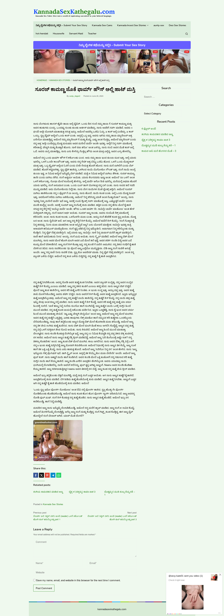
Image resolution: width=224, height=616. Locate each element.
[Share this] (35, 475)
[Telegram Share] (53, 475)
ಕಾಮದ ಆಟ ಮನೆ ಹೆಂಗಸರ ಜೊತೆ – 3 (159, 151)
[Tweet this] (41, 475)
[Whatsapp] (58, 475)
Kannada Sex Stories (53, 504)
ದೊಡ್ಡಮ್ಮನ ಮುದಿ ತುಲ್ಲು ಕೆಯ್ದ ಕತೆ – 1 (119, 493)
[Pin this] (47, 475)
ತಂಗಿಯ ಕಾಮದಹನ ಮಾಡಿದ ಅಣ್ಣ (48, 491)
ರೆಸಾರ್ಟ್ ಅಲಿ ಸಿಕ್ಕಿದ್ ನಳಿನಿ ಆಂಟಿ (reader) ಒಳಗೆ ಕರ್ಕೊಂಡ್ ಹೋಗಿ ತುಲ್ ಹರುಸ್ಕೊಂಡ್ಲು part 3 (112, 516)
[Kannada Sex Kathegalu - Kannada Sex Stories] (74, 11)
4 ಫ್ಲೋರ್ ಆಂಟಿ (149, 128)
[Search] (187, 34)
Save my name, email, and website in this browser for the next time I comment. (78, 580)
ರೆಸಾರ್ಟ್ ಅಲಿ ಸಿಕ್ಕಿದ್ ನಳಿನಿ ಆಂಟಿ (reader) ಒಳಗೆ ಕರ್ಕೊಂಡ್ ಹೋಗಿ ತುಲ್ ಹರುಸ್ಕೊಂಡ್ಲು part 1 (57, 516)
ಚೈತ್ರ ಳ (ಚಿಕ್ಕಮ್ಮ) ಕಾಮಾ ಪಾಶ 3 (82, 491)
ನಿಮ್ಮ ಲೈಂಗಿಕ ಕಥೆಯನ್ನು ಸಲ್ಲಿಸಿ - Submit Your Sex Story (112, 45)
